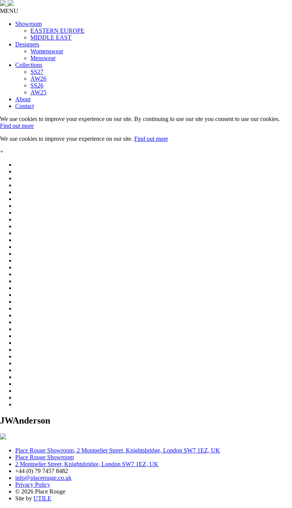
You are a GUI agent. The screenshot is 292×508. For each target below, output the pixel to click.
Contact (24, 106)
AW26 (38, 78)
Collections (28, 65)
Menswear (43, 58)
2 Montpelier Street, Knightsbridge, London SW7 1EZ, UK (87, 464)
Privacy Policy (32, 484)
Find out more (17, 126)
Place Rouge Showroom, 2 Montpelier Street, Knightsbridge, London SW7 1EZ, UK (117, 450)
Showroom (28, 24)
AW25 (38, 92)
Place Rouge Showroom (44, 457)
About (22, 99)
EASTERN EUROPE (57, 30)
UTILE (42, 498)
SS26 (36, 85)
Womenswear (46, 51)
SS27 (36, 71)
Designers (27, 44)
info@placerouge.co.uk (43, 478)
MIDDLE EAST (50, 37)
